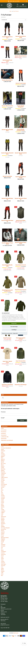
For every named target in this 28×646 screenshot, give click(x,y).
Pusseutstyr (3, 431)
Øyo (2, 575)
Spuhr (2, 550)
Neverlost (3, 523)
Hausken (3, 497)
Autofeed (3, 455)
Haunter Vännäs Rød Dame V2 (7, 221)
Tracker (2, 561)
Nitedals (3, 526)
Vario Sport (3, 564)
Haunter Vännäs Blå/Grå (7, 80)
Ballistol (2, 456)
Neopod (3, 522)
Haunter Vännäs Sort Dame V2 (21, 199)
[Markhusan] (9, 5)
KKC (2, 508)
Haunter (2, 495)
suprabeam (3, 551)
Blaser (2, 464)
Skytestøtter (3, 435)
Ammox (2, 453)
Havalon (3, 498)
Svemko (3, 553)
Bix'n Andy (3, 463)
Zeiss (2, 574)
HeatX (2, 499)
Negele (2, 520)
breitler (2, 467)
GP (1, 491)
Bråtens (2, 470)
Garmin (2, 487)
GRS (2, 492)
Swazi (2, 555)
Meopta (2, 519)
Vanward (3, 562)
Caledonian (3, 473)
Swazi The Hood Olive (20, 361)
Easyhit (2, 478)
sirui (2, 547)
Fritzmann (3, 485)
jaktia (2, 504)
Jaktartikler (3, 614)
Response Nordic (5, 537)
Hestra (2, 501)
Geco (2, 490)
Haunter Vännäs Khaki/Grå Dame (21, 153)
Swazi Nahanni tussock (20, 264)
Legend (2, 512)
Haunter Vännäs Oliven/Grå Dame (7, 153)
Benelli (2, 462)
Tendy (2, 558)
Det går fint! (14, 323)
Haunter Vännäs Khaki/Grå (21, 55)
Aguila (2, 449)
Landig (2, 509)
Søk (1, 606)
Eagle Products (4, 477)
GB (1, 488)
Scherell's (3, 546)
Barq (2, 457)
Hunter (2, 502)
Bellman (2, 460)
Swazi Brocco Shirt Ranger (21, 384)
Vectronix (3, 565)
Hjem (10, 11)
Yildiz (2, 572)
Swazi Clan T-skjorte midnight (20, 338)
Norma (2, 530)
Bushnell (3, 471)
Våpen (2, 428)
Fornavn (3, 412)
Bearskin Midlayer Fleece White (7, 243)
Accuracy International (6, 448)
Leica (2, 513)
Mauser (2, 518)
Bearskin (3, 459)
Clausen (2, 474)
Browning (3, 469)
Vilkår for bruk (4, 611)
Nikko (2, 525)
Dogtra (2, 476)
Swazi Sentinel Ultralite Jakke (7, 265)
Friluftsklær (15, 11)
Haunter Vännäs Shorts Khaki (20, 37)
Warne (2, 569)
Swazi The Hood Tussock (20, 289)
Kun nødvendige (14, 326)
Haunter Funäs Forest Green (7, 61)
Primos (2, 534)
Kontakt (2, 610)
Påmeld (22, 420)
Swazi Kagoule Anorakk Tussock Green (7, 290)
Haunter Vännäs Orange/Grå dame (21, 130)
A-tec (2, 446)
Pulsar (2, 536)
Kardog (2, 506)
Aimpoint (3, 450)
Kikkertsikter (3, 438)
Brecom (2, 466)
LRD (2, 515)
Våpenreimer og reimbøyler (7, 440)
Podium (2, 533)
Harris (2, 494)
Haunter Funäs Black (7, 176)
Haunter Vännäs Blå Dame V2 (7, 199)
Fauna (2, 481)
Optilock (3, 532)
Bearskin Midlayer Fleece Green (20, 243)
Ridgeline (3, 539)
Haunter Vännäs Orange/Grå (20, 106)
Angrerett (3, 613)
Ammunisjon (3, 429)
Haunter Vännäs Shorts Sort (7, 37)
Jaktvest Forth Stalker (20, 220)
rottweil (2, 540)
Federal (2, 483)
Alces (2, 452)
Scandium (3, 544)
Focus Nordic (4, 484)
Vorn (2, 567)
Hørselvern (3, 433)
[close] (26, 1)
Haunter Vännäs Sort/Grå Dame (7, 130)
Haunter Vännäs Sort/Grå (7, 105)
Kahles (2, 505)
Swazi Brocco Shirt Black (7, 384)
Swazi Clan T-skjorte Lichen (7, 362)
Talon (2, 557)
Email (3, 417)
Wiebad (2, 571)
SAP (2, 543)
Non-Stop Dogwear (5, 527)
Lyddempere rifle (4, 436)
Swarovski (3, 554)
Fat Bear (3, 480)
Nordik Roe (3, 529)
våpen (2, 568)
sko (2, 548)
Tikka (2, 560)
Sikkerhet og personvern (7, 333)
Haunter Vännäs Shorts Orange (20, 177)
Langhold (3, 511)
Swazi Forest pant (7, 337)
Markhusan (3, 516)
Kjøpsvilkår (15, 333)
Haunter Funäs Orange (21, 83)
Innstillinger (14, 329)
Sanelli (2, 541)
